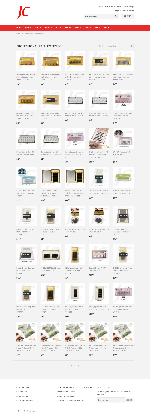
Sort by (101, 46)
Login (117, 11)
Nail (97, 28)
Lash (87, 28)
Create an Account (128, 11)
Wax (58, 28)
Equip (48, 28)
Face (77, 28)
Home (18, 28)
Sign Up (129, 400)
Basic (37, 28)
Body (67, 28)
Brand (107, 28)
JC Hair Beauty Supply (29, 411)
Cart (129, 16)
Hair (27, 28)
